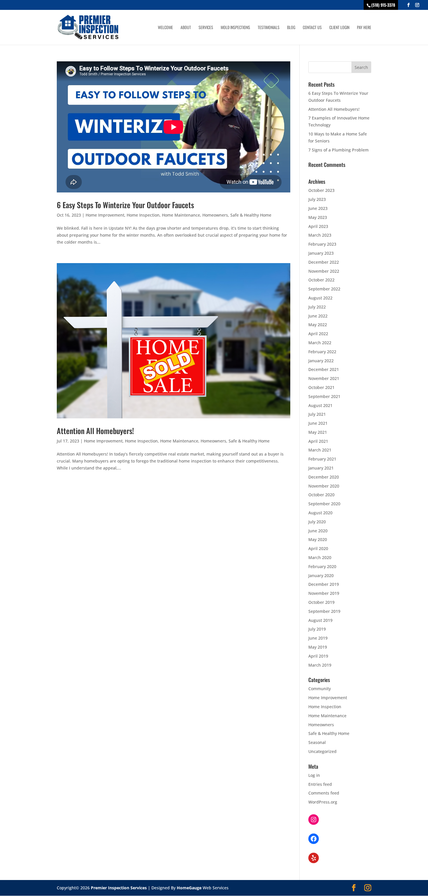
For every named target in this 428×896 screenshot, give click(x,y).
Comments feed (323, 793)
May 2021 (317, 432)
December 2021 (323, 369)
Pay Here (364, 27)
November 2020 (323, 486)
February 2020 (322, 566)
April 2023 (318, 226)
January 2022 (321, 360)
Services (206, 27)
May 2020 (317, 539)
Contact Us (312, 27)
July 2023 (317, 199)
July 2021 (317, 414)
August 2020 (320, 512)
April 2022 (318, 333)
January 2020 (321, 575)
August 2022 (320, 298)
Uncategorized (322, 751)
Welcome (165, 27)
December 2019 (323, 584)
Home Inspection (143, 215)
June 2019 (318, 638)
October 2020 (321, 494)
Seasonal (317, 742)
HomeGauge (189, 887)
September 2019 (324, 611)
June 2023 (318, 208)
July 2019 (317, 629)
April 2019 (318, 656)
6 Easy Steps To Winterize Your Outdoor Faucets (125, 204)
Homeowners (215, 215)
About (186, 27)
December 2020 (323, 477)
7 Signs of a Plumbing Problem (338, 150)
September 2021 (324, 396)
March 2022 (319, 342)
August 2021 (320, 405)
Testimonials (269, 27)
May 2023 (317, 217)
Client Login (339, 27)
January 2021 (321, 468)
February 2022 (322, 351)
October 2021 (321, 387)
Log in (314, 775)
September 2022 (324, 289)
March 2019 (319, 665)
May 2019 (317, 647)
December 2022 (323, 262)
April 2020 (318, 548)
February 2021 (322, 459)
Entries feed (320, 784)
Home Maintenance (181, 215)
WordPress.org (322, 802)
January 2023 (321, 253)
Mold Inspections (235, 27)
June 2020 (318, 530)
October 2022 (321, 280)
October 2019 (321, 602)
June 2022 (318, 316)
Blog (291, 27)
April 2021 (318, 441)
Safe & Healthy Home (250, 215)
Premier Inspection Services (119, 887)
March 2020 (319, 557)
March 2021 (319, 450)
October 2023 (321, 190)
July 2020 (317, 521)
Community (319, 688)
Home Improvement (105, 215)
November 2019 (323, 593)
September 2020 (324, 503)
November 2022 (323, 271)
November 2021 (323, 378)
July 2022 (317, 307)
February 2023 (322, 244)
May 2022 (317, 324)
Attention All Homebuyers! (95, 430)
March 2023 (319, 235)
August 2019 (320, 620)
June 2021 (318, 423)
